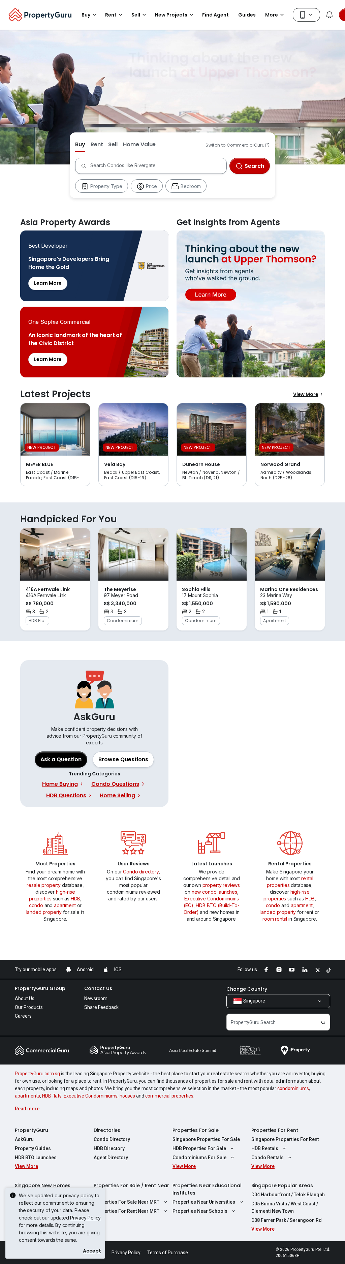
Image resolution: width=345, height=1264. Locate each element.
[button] (123, 759)
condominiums (293, 1088)
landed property (44, 912)
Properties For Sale (195, 1130)
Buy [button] (86, 14)
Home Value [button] (139, 144)
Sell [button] (135, 14)
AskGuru (24, 1139)
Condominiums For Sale (199, 1157)
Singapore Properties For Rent (285, 1139)
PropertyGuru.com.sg (37, 1073)
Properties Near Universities (203, 1202)
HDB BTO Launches (36, 1157)
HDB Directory (109, 1148)
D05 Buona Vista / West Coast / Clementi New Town (284, 1207)
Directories (107, 1130)
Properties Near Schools (199, 1211)
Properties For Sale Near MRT (126, 1202)
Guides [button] (247, 14)
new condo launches (214, 892)
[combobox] (156, 165)
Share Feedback (101, 1007)
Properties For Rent (274, 1130)
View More (305, 394)
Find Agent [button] (215, 14)
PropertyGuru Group (40, 988)
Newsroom (95, 998)
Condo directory (141, 871)
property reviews (221, 885)
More (271, 14)
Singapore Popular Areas (282, 1185)
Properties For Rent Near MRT (126, 1211)
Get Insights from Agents (251, 303)
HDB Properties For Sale (199, 1148)
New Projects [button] (171, 14)
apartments (27, 1096)
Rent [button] (111, 14)
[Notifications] (329, 15)
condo (36, 905)
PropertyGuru (31, 1130)
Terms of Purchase (167, 1252)
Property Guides (33, 1148)
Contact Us (98, 988)
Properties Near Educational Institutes (207, 1189)
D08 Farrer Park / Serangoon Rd (286, 1220)
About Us (24, 998)
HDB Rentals (264, 1148)
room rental (274, 919)
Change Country (246, 989)
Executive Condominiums (91, 1096)
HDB (76, 898)
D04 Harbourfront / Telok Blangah (288, 1194)
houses (127, 1096)
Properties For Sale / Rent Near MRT (131, 1189)
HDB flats (52, 1096)
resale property (44, 885)
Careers (23, 1016)
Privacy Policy (85, 1218)
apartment (65, 905)
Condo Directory (112, 1139)
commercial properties (169, 1096)
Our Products (29, 1007)
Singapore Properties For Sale (206, 1139)
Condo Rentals (267, 1157)
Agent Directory (111, 1157)
